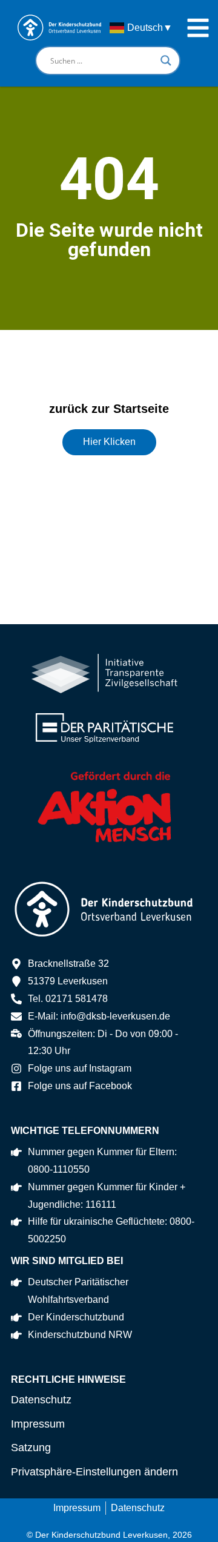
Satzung (31, 1448)
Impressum (38, 1424)
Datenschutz (41, 1400)
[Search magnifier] (165, 60)
